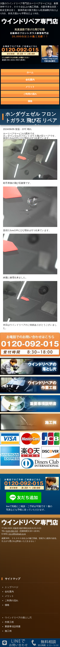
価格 (30, 101)
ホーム (30, 72)
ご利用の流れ (30, 94)
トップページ (11, 587)
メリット (30, 86)
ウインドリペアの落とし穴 (18, 617)
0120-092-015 (12, 531)
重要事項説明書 (12, 626)
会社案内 (30, 79)
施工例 (8, 631)
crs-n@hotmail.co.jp (17, 534)
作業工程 (9, 622)
